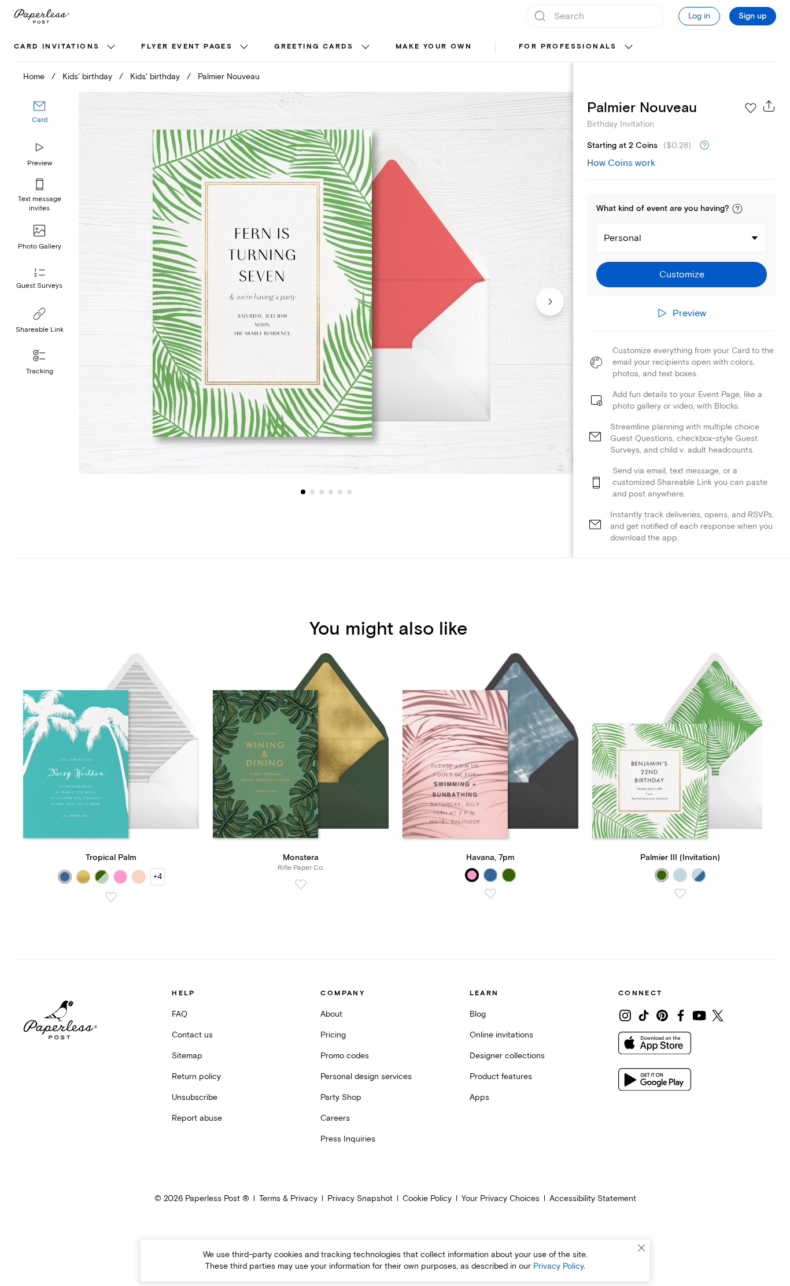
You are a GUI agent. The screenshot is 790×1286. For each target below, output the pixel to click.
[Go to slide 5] (330, 491)
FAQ (179, 1014)
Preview (39, 163)
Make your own (434, 46)
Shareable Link (40, 329)
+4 (157, 876)
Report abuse (197, 1118)
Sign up (753, 16)
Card (39, 120)
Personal (622, 238)
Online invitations (501, 1035)
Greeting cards (314, 46)
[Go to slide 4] (321, 491)
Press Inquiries (347, 1139)
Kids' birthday (87, 76)
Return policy (196, 1076)
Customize (681, 274)
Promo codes (344, 1056)
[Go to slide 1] (303, 491)
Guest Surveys (39, 285)
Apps (479, 1097)
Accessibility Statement (592, 1198)
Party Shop (340, 1097)
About (331, 1014)
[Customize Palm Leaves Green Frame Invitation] (326, 282)
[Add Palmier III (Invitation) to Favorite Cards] (680, 893)
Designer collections (507, 1056)
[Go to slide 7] (349, 491)
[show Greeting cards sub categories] (365, 47)
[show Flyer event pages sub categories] (244, 47)
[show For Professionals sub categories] (629, 47)
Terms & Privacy (288, 1198)
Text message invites (39, 204)
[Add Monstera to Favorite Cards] (301, 884)
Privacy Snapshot (360, 1198)
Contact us (192, 1035)
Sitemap (187, 1056)
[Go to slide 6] (340, 491)
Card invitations (56, 46)
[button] (737, 208)
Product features (501, 1076)
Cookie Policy (427, 1198)
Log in (699, 16)
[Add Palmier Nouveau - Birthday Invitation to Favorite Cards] (751, 108)
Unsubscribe (194, 1097)
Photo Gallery (39, 246)
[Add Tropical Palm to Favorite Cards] (111, 897)
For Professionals (568, 46)
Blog (478, 1014)
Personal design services (366, 1076)
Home (34, 76)
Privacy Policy (558, 1266)
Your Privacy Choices (501, 1198)
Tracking (39, 371)
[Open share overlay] (769, 106)
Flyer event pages (186, 46)
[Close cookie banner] (641, 1248)
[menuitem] (66, 47)
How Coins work (621, 163)
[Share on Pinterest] (662, 1015)
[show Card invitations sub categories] (111, 47)
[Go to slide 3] (312, 491)
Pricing (333, 1035)
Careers (335, 1118)
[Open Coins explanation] (704, 145)
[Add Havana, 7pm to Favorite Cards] (490, 893)
